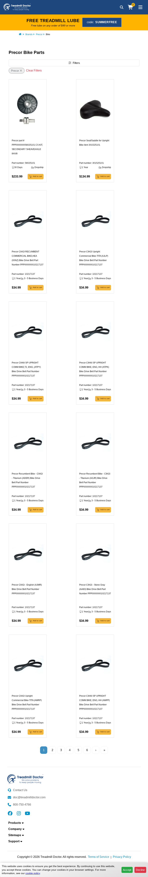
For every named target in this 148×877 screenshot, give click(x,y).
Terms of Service (98, 856)
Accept (127, 869)
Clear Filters (34, 70)
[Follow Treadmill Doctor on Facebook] (10, 813)
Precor (39, 34)
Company (15, 829)
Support (13, 841)
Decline (140, 869)
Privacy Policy (122, 856)
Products (14, 822)
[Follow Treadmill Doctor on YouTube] (27, 813)
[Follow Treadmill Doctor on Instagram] (19, 813)
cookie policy (32, 873)
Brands (28, 34)
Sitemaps (14, 835)
